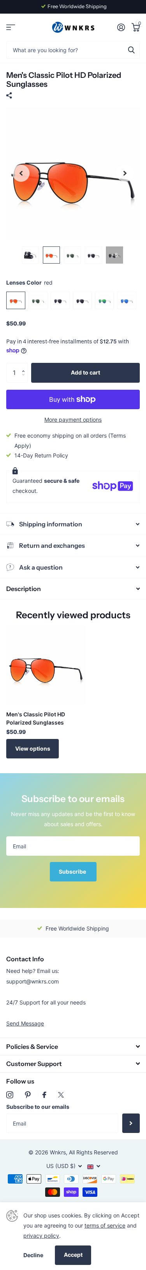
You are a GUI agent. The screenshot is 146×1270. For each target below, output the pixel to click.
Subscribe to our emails (37, 1106)
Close (73, 1046)
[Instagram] (9, 1094)
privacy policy (41, 1235)
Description (23, 589)
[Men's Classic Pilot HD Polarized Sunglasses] (46, 665)
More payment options (73, 419)
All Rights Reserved (93, 1152)
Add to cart (85, 372)
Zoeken (131, 49)
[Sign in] (121, 27)
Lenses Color (29, 282)
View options (32, 748)
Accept (73, 1254)
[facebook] (44, 1095)
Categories (10, 27)
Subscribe (73, 871)
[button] (25, 366)
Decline (33, 1255)
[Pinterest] (28, 1094)
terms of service (104, 1225)
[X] (61, 1095)
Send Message (25, 1023)
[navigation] (21, 173)
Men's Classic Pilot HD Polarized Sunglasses (35, 718)
